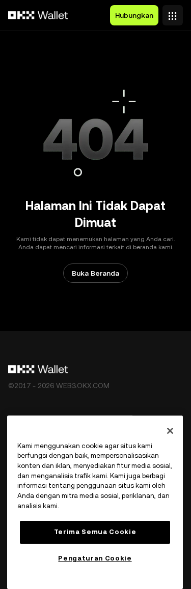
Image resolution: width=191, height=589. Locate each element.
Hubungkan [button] (134, 15)
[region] (95, 502)
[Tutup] (170, 431)
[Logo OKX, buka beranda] (38, 15)
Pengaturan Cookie (94, 558)
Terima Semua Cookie (95, 532)
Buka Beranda (95, 273)
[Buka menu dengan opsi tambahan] (172, 12)
